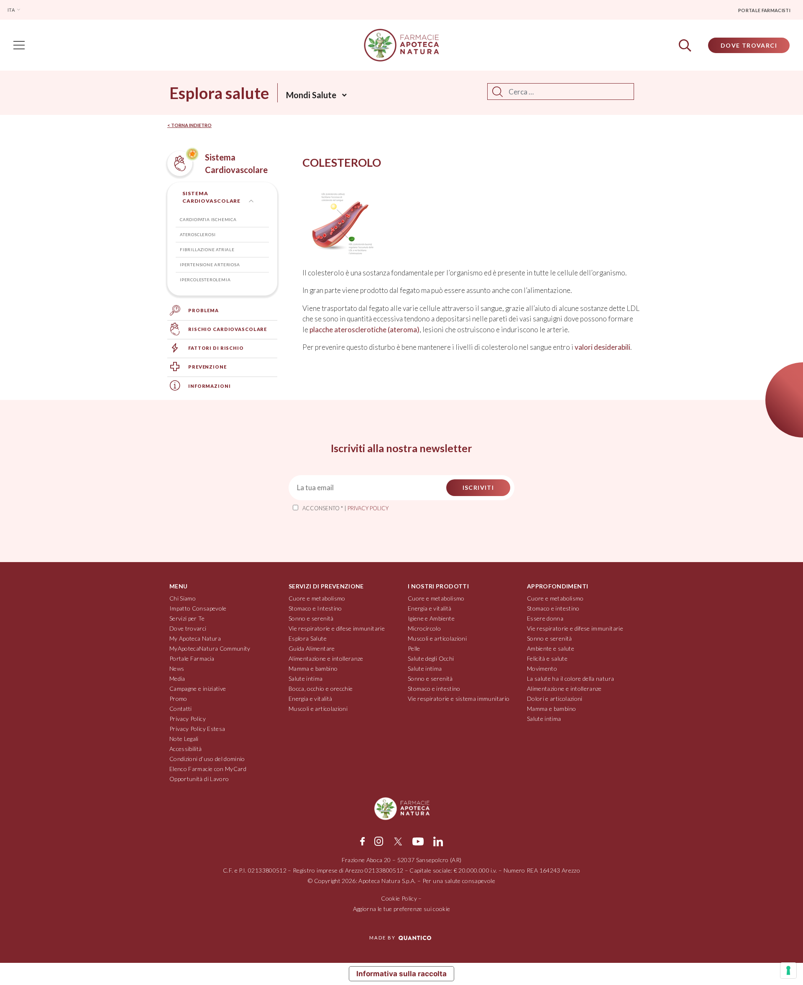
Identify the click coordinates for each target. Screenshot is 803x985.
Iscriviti (478, 487)
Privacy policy (368, 508)
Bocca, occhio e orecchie (321, 688)
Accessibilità (185, 748)
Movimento (542, 668)
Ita (11, 10)
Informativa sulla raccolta (401, 974)
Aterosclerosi (197, 234)
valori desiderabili (602, 347)
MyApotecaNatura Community (210, 648)
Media (177, 678)
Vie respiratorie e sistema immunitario (458, 698)
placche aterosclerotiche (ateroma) (364, 329)
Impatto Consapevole (198, 608)
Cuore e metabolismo (317, 598)
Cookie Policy (399, 898)
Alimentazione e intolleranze (326, 658)
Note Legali (184, 738)
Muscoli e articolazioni (318, 708)
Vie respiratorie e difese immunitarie (337, 628)
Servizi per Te (187, 618)
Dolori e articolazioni (555, 698)
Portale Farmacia (192, 658)
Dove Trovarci (749, 45)
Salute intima (306, 678)
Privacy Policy (187, 718)
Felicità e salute (547, 658)
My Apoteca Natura (195, 638)
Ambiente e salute (550, 648)
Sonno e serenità (311, 618)
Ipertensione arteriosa (210, 264)
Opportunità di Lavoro (199, 778)
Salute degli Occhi (431, 658)
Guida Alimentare (312, 648)
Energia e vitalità (310, 698)
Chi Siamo (182, 598)
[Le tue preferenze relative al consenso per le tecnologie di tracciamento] (788, 970)
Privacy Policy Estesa (197, 728)
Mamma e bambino (313, 668)
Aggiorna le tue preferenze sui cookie (401, 908)
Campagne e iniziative (197, 688)
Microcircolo (424, 628)
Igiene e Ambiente (431, 618)
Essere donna (545, 618)
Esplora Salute (308, 638)
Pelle (414, 648)
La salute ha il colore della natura (570, 678)
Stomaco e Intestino (315, 608)
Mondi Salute (311, 95)
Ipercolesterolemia (205, 279)
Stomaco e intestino (434, 688)
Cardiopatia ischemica (208, 219)
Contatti (180, 708)
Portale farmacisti (764, 10)
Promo (178, 698)
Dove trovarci (188, 628)
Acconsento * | (345, 508)
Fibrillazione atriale (207, 249)
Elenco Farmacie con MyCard (207, 768)
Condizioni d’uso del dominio (207, 758)
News (176, 668)
